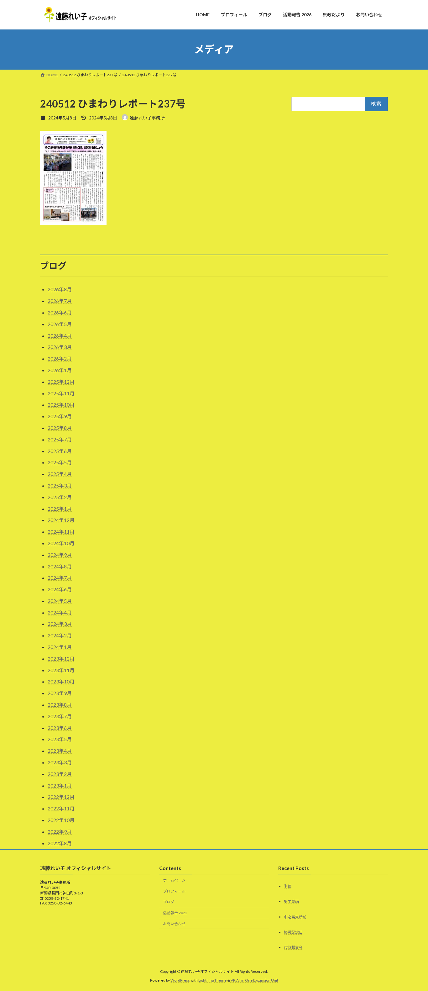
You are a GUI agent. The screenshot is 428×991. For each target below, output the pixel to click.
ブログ (168, 901)
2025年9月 (60, 416)
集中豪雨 (291, 901)
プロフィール (174, 890)
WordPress (180, 980)
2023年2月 (60, 774)
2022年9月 (60, 832)
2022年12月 (61, 797)
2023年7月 (60, 716)
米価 (287, 885)
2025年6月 (60, 451)
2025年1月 (60, 509)
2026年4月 (60, 336)
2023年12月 (61, 659)
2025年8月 (60, 428)
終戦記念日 (293, 932)
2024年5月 (60, 601)
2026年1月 (60, 370)
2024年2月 (60, 635)
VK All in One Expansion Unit (254, 980)
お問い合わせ (174, 923)
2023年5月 (60, 739)
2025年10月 (61, 405)
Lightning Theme (212, 980)
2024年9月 (60, 555)
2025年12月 (61, 382)
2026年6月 (60, 312)
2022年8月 (60, 843)
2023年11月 (61, 670)
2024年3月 (60, 624)
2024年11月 (61, 532)
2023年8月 (60, 705)
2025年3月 (60, 485)
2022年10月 (61, 820)
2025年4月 (60, 474)
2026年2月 (60, 358)
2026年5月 (60, 324)
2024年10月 (61, 543)
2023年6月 (60, 728)
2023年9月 (60, 693)
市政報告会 (293, 947)
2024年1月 (60, 647)
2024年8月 (60, 566)
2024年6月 (60, 589)
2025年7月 (60, 439)
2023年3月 (60, 762)
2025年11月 (61, 393)
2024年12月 (61, 520)
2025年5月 (60, 462)
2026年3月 (60, 347)
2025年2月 (60, 497)
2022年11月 (61, 808)
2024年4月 (60, 612)
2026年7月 (60, 301)
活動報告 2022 (175, 912)
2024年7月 (60, 578)
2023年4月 (60, 751)
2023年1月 (60, 785)
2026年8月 (60, 289)
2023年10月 (61, 681)
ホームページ (174, 880)
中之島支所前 (295, 916)
